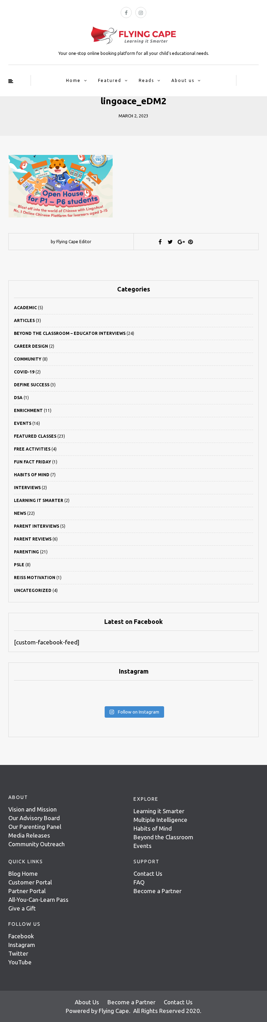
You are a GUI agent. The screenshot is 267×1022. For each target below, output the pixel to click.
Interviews (27, 487)
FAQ (139, 882)
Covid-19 (24, 372)
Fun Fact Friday (32, 462)
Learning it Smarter (159, 811)
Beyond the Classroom (163, 837)
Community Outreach (36, 844)
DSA (18, 397)
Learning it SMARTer (38, 500)
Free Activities (32, 449)
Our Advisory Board (34, 818)
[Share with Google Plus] (180, 242)
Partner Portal (27, 891)
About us (182, 80)
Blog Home (23, 873)
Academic (25, 307)
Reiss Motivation (34, 577)
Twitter (18, 953)
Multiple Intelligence (160, 819)
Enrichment (28, 410)
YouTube (20, 962)
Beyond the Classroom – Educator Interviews (70, 333)
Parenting (26, 552)
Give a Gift (22, 908)
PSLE (19, 564)
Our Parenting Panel (34, 826)
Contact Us (148, 873)
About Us (87, 1002)
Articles (24, 320)
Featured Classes (35, 436)
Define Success (31, 384)
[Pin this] (190, 242)
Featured (109, 80)
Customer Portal (30, 882)
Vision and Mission (32, 809)
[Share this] (160, 242)
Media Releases (29, 835)
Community (27, 359)
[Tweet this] (170, 242)
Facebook (21, 936)
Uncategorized (32, 590)
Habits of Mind (31, 474)
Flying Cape (114, 1010)
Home (73, 80)
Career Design (31, 346)
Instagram (21, 944)
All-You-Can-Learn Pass (38, 899)
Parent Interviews (36, 526)
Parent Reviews (32, 539)
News (20, 513)
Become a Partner (157, 891)
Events (22, 423)
